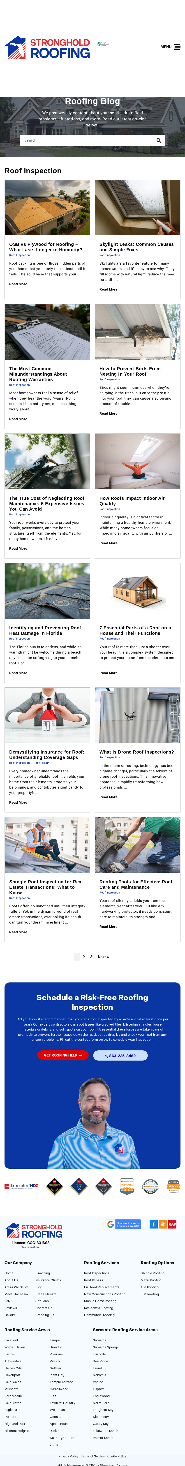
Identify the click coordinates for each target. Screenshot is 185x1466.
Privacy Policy (69, 1456)
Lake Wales (13, 1382)
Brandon (56, 1347)
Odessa (55, 1417)
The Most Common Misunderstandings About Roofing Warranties (38, 374)
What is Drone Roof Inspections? (136, 751)
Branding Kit (44, 1315)
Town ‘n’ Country (62, 1403)
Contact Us (43, 1308)
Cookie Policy (116, 1456)
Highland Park (15, 1424)
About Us (11, 1280)
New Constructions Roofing (105, 1294)
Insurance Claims (48, 1280)
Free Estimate (46, 1294)
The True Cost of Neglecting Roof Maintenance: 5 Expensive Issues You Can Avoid (46, 504)
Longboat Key (103, 1410)
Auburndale (13, 1361)
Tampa (55, 1340)
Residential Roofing (98, 1308)
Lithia (54, 1445)
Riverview (57, 1354)
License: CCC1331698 (31, 1243)
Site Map (42, 1301)
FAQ (8, 1301)
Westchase (58, 1410)
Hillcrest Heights (17, 1431)
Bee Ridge (100, 1361)
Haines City (13, 1368)
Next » (103, 957)
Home (9, 1273)
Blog (38, 1287)
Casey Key (101, 1424)
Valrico (55, 1361)
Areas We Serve (17, 1287)
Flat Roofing (150, 1294)
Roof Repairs (93, 1280)
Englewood (101, 1396)
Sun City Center (62, 1438)
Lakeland (11, 1340)
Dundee (10, 1417)
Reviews (11, 1308)
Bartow (10, 1354)
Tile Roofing (150, 1287)
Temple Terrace (61, 1382)
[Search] (158, 140)
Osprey (98, 1389)
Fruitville (99, 1354)
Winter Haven (15, 1347)
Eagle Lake (13, 1410)
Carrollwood (59, 1389)
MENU (166, 47)
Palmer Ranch (103, 1438)
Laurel (97, 1368)
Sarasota (99, 1340)
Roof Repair (41, 762)
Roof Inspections (96, 1273)
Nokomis (99, 1375)
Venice (98, 1382)
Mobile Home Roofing (100, 1301)
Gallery (10, 1315)
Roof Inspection (19, 255)
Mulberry (11, 1389)
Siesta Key (101, 1417)
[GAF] (172, 1224)
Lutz (53, 1396)
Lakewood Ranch (105, 1431)
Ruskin (55, 1431)
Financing (42, 1273)
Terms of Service (93, 1456)
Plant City (57, 1375)
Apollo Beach (59, 1424)
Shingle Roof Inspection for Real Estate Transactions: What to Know (46, 887)
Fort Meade (13, 1396)
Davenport (13, 1375)
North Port (101, 1403)
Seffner (56, 1368)
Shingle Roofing (153, 1273)
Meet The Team (16, 1294)
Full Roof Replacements (101, 1287)
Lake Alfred (13, 1403)
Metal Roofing (151, 1280)
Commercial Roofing (99, 1315)
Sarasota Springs (106, 1347)
